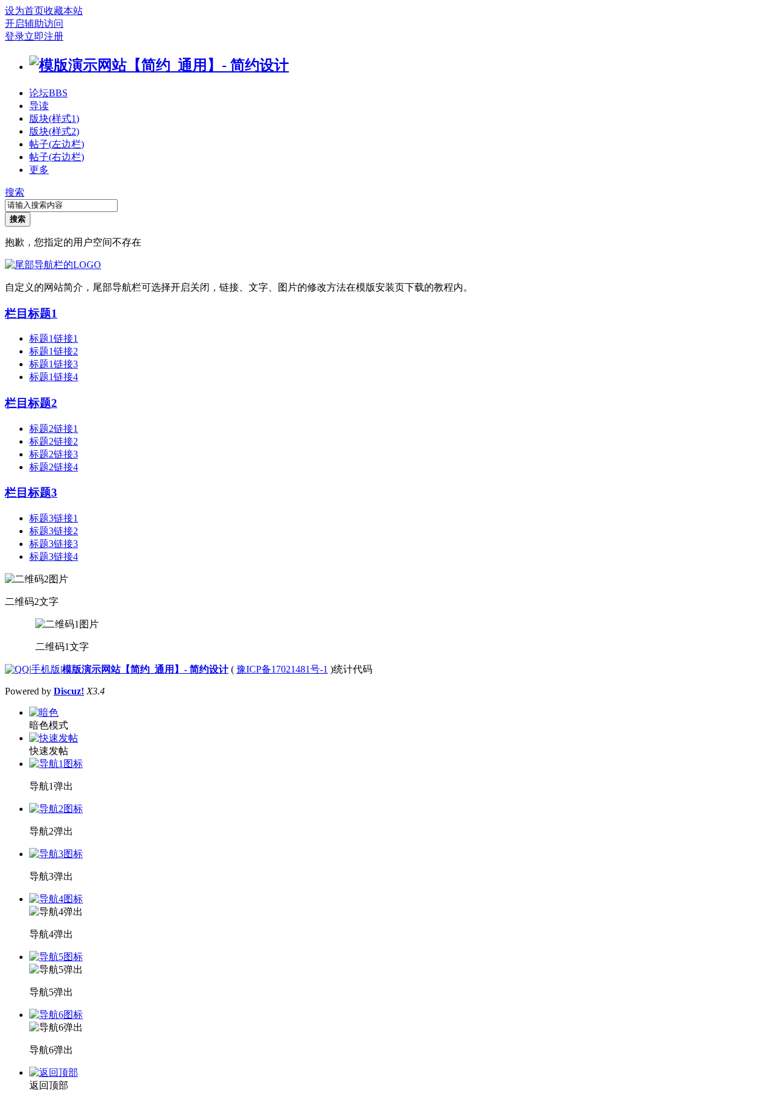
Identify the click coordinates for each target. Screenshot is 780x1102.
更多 (39, 169)
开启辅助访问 (34, 23)
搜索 (14, 192)
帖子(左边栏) (56, 144)
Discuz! (69, 691)
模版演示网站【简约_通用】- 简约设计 (145, 669)
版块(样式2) (54, 131)
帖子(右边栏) (56, 157)
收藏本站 (63, 10)
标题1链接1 (53, 338)
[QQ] (17, 669)
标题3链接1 (53, 518)
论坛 (48, 93)
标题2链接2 (53, 441)
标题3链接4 (53, 556)
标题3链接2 (53, 531)
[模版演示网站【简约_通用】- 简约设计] (159, 65)
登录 (14, 36)
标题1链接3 (53, 364)
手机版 (45, 669)
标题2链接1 (53, 428)
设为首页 (24, 10)
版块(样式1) (54, 118)
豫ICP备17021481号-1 (282, 669)
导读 (39, 106)
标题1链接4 (53, 377)
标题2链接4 (53, 467)
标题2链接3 (53, 454)
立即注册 (43, 36)
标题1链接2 (53, 351)
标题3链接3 (53, 544)
